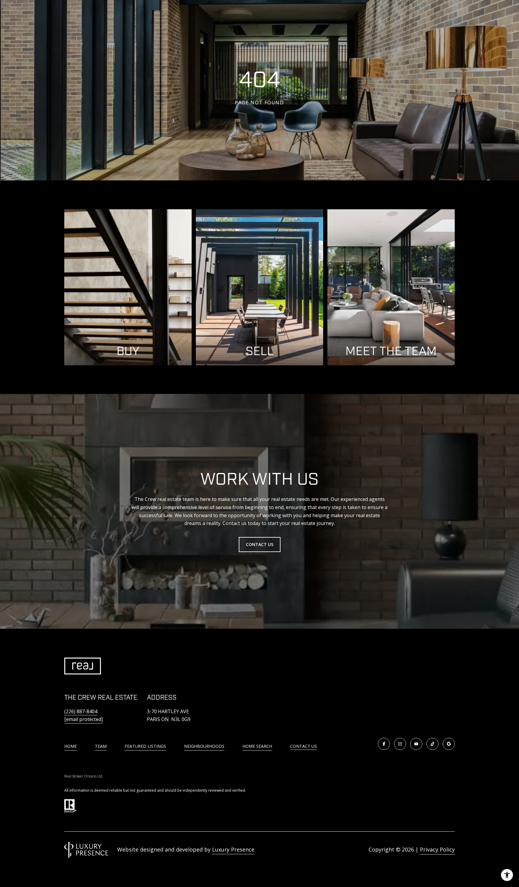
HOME (70, 746)
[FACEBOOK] (384, 744)
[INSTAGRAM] (400, 744)
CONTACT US (303, 746)
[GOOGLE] (449, 744)
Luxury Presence (233, 849)
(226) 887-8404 (80, 711)
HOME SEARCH (257, 746)
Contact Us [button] (259, 544)
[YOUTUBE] (416, 744)
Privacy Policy (437, 849)
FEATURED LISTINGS (145, 746)
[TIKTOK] (432, 744)
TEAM (101, 746)
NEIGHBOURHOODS (204, 746)
